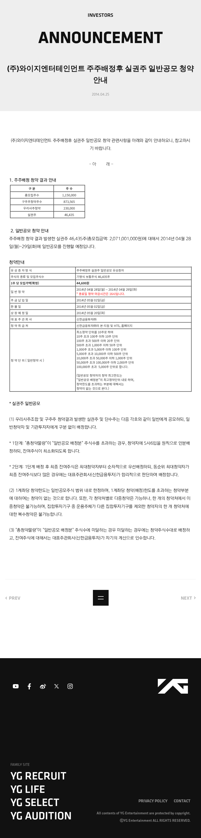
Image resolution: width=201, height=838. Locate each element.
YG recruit (38, 775)
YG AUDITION (41, 815)
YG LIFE (27, 789)
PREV (14, 598)
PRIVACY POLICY (153, 801)
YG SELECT (34, 802)
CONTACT (182, 801)
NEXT (186, 598)
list (101, 598)
